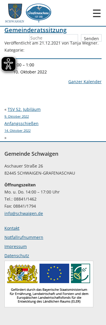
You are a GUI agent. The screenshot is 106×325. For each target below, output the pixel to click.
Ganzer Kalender (85, 81)
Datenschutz (16, 255)
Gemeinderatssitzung (35, 30)
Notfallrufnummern (23, 237)
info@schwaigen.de (23, 213)
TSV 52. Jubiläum (22, 112)
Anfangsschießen (21, 127)
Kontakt (11, 228)
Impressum (15, 246)
